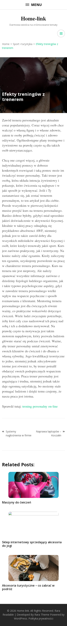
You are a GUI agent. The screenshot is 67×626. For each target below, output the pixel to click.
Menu (36, 4)
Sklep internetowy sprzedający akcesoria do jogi (32, 544)
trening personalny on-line (40, 406)
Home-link (33, 18)
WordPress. (21, 618)
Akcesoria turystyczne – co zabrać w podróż (28, 587)
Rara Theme (41, 614)
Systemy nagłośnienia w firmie (18, 433)
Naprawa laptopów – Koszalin (48, 433)
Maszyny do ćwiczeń (16, 502)
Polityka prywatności (40, 618)
